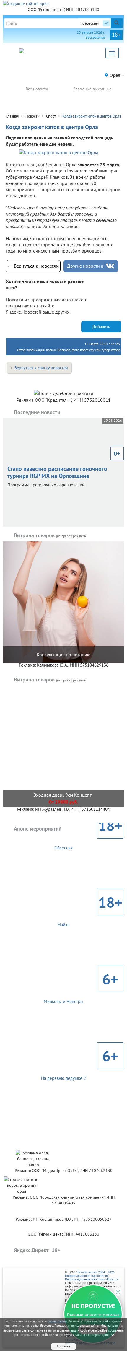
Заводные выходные (92, 89)
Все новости (37, 89)
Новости (32, 116)
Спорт (51, 116)
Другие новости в (85, 266)
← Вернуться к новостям (33, 266)
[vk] (110, 266)
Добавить (101, 327)
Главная (12, 116)
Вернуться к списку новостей (41, 367)
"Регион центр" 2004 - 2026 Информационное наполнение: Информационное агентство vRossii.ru (92, 1275)
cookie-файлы (57, 1321)
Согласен (63, 1346)
